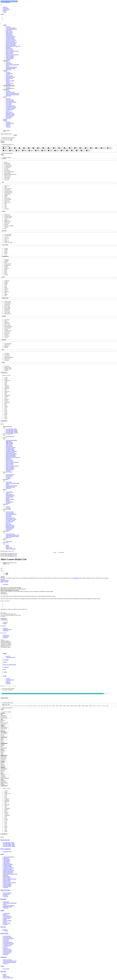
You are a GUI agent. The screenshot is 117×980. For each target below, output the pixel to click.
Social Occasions (9, 501)
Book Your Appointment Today (9, 1)
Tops (6, 206)
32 (97, 148)
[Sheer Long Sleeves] (5, 778)
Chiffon (6, 282)
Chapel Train (7, 304)
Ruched (6, 227)
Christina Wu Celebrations (11, 485)
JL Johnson (8, 478)
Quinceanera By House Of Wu (12, 535)
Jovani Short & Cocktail (11, 519)
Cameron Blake (9, 492)
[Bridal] (6, 714)
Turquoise (7, 385)
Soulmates (8, 503)
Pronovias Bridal (9, 463)
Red (5, 404)
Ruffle (6, 272)
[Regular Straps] (4, 782)
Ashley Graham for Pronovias (12, 462)
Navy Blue (7, 391)
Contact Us (5, 622)
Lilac (6, 394)
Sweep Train (7, 311)
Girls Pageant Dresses (9, 171)
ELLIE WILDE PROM (11, 514)
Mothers (5, 662)
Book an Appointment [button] (8, 433)
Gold (6, 411)
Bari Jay (7, 484)
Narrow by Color (6, 375)
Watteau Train (8, 313)
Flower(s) (7, 268)
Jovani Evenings (9, 496)
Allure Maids (9, 482)
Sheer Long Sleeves (9, 357)
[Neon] (2, 740)
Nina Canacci (9, 524)
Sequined (7, 291)
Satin (6, 290)
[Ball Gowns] (4, 720)
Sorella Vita (8, 488)
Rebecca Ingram (9, 464)
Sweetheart (7, 336)
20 (65, 148)
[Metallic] (2, 739)
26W (31, 150)
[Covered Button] (4, 732)
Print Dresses (7, 198)
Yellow (6, 377)
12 (44, 148)
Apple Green (7, 380)
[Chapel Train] (3, 759)
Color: (2, 570)
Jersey (6, 284)
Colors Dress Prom (10, 513)
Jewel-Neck (7, 323)
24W (25, 150)
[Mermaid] (4, 771)
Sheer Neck (7, 333)
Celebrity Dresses (8, 216)
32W (50, 150)
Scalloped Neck (8, 330)
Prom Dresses (7, 175)
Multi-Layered (8, 221)
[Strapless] (4, 784)
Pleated (6, 224)
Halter (6, 321)
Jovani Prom (8, 516)
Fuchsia (6, 400)
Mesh (6, 287)
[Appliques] (4, 744)
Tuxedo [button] (4, 538)
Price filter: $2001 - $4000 (11, 430)
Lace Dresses (7, 189)
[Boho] (4, 721)
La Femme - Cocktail (10, 520)
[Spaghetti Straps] (4, 783)
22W (18, 150)
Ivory (6, 409)
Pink (6, 398)
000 (5, 148)
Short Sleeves (7, 358)
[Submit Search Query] (15, 686)
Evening (6, 169)
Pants (6, 196)
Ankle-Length (8, 301)
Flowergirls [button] (5, 504)
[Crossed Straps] (4, 733)
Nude (6, 410)
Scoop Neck (7, 332)
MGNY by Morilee (10, 499)
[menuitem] (59, 7)
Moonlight (8, 458)
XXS (57, 150)
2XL (89, 150)
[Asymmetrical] (3, 757)
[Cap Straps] (4, 780)
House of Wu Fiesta (10, 533)
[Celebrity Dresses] (5, 727)
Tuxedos (5, 672)
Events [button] (4, 676)
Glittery (6, 248)
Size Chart (3, 579)
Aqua (6, 384)
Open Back (7, 223)
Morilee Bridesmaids (10, 487)
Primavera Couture (10, 525)
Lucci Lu (8, 522)
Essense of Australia (10, 452)
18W (5, 150)
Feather (6, 266)
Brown (6, 413)
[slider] (105, 693)
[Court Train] (3, 760)
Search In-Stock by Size (8, 144)
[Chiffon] (3, 751)
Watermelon (7, 402)
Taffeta (6, 294)
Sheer (6, 239)
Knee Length (7, 308)
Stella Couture (9, 547)
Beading (6, 261)
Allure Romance (9, 443)
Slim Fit (6, 347)
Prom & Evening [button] (6, 509)
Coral (6, 407)
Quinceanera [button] (6, 531)
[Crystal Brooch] (4, 748)
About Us (5, 628)
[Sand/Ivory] (7, 574)
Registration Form (77, 578)
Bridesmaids (7, 163)
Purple (6, 392)
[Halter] (4, 763)
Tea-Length (7, 312)
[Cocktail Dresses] (6, 717)
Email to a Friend (4, 581)
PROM (7, 546)
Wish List (5, 7)
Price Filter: (5, 139)
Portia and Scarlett (10, 527)
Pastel (6, 253)
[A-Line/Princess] (4, 768)
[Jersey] (3, 754)
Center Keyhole (8, 217)
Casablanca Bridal (10, 448)
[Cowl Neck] (4, 762)
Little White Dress (8, 192)
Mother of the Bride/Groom (10, 174)
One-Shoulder (8, 327)
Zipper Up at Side (8, 242)
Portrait (6, 329)
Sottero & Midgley (10, 468)
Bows (6, 262)
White (6, 418)
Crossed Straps (8, 235)
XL (83, 150)
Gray (6, 415)
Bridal (6, 162)
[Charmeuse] (3, 750)
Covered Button (8, 234)
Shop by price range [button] (5, 840)
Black (6, 414)
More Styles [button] (5, 542)
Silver (6, 417)
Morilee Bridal (9, 459)
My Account (6, 8)
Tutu (6, 207)
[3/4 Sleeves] (5, 776)
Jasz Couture (8, 515)
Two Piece (7, 208)
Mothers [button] (5, 489)
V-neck (6, 337)
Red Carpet (7, 178)
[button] (5, 25)
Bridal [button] (4, 437)
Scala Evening (9, 528)
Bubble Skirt (7, 214)
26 (81, 148)
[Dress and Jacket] (4, 722)
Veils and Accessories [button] (7, 472)
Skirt (6, 203)
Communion (7, 167)
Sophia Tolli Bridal (10, 467)
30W (44, 150)
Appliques (7, 259)
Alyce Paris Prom (9, 511)
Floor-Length (7, 307)
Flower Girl (7, 170)
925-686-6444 (7, 2)
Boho (6, 187)
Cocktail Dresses (8, 166)
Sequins (6, 274)
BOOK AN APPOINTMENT (9, 664)
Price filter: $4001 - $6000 (11, 431)
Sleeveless (7, 360)
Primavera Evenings (10, 526)
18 (60, 148)
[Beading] (4, 745)
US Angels (8, 508)
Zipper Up (7, 241)
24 (76, 148)
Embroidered (7, 265)
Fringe (6, 269)
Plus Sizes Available (9, 225)
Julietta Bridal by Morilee (11, 453)
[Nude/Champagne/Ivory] (4, 574)
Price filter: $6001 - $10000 (12, 432)
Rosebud (8, 506)
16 (55, 148)
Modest (6, 195)
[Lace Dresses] (4, 723)
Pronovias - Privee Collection (12, 465)
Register (5, 10)
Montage (8, 500)
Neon (6, 251)
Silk (5, 293)
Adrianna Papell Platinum (11, 440)
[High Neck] (4, 765)
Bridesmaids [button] (6, 479)
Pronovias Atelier (9, 461)
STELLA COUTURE (11, 548)
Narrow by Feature (7, 157)
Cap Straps (7, 366)
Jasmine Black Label (10, 495)
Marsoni (7, 498)
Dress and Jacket (8, 188)
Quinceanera (7, 177)
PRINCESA (8, 537)
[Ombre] (2, 742)
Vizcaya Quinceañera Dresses (12, 536)
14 (50, 148)
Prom (4, 669)
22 (71, 148)
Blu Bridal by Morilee (10, 447)
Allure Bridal (9, 441)
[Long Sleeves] (5, 777)
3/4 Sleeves (7, 354)
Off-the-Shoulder (8, 326)
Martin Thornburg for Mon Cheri (13, 457)
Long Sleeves (7, 356)
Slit (5, 228)
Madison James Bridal (10, 454)
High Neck (7, 322)
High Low (7, 220)
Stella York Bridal (10, 469)
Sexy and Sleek (8, 199)
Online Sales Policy (5, 580)
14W (103, 148)
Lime (6, 383)
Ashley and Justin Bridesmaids (12, 483)
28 (87, 148)
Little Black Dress (8, 191)
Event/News (6, 630)
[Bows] (4, 747)
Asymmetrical (8, 302)
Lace (6, 270)
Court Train (7, 305)
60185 (7, 545)
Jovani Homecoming (10, 517)
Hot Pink (7, 399)
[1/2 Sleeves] (5, 774)
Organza (6, 288)
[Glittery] (2, 738)
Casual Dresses (8, 164)
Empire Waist (7, 344)
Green (6, 381)
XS (63, 150)
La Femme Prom (9, 521)
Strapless (6, 334)
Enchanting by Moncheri (11, 451)
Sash (6, 273)
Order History (6, 636)
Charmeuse (7, 280)
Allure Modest (9, 445)
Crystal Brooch (8, 263)
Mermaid (6, 346)
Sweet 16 (7, 179)
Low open (7, 238)
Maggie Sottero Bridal (10, 456)
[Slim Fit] (4, 772)
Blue (6, 390)
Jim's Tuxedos (9, 541)
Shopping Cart (6, 9)
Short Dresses (7, 202)
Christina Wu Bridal (10, 450)
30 (92, 148)
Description (5, 584)
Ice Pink (6, 396)
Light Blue (7, 387)
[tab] (59, 429)
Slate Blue (7, 388)
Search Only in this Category (8, 137)
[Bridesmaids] (6, 715)
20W (12, 150)
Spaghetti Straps (8, 368)
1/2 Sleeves (7, 353)
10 (39, 148)
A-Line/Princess (8, 343)
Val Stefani (8, 470)
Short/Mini (7, 309)
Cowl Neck (7, 319)
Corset (6, 219)
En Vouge (8, 477)
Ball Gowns (7, 185)
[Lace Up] (4, 734)
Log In (4, 12)
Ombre (6, 252)
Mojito (6, 379)
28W (38, 150)
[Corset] (5, 730)
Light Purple (7, 395)
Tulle (6, 295)
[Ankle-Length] (3, 756)
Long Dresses (7, 194)
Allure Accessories (10, 474)
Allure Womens (9, 446)
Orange (6, 406)
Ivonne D (8, 493)
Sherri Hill (8, 530)
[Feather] (3, 753)
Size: (2, 568)
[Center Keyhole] (5, 728)
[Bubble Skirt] (5, 726)
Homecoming (7, 173)
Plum (6, 403)
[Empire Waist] (4, 770)
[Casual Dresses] (6, 716)
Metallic (6, 249)
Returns (5, 623)
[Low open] (4, 736)
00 (11, 148)
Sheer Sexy (7, 200)
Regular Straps (8, 367)
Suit (5, 204)
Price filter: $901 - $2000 (11, 429)
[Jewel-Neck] (4, 766)
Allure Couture (9, 442)
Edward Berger (9, 475)
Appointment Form (10, 436)
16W (110, 148)
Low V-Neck (7, 325)
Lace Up (6, 237)
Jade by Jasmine (9, 494)
